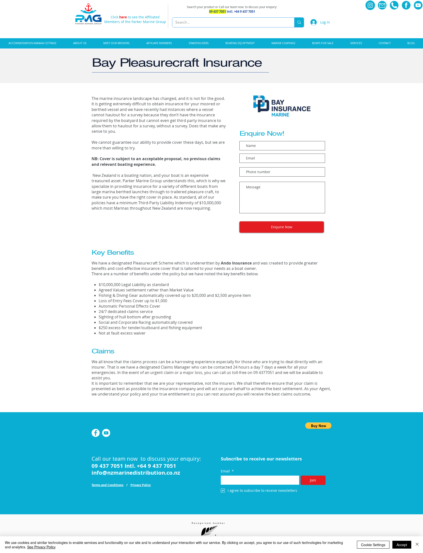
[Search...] (299, 22)
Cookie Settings (373, 544)
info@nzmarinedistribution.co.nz (136, 472)
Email (227, 471)
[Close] (417, 544)
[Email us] (382, 5)
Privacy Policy (140, 485)
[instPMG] (370, 5)
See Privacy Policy (41, 546)
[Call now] (394, 5)
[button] (240, 43)
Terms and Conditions (107, 485)
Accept (402, 544)
